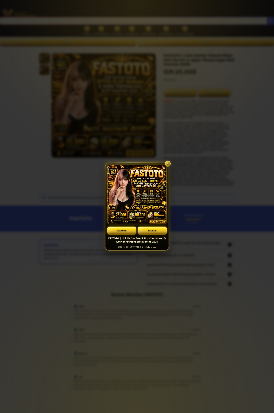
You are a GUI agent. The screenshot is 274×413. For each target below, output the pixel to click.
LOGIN (152, 230)
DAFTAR (122, 230)
